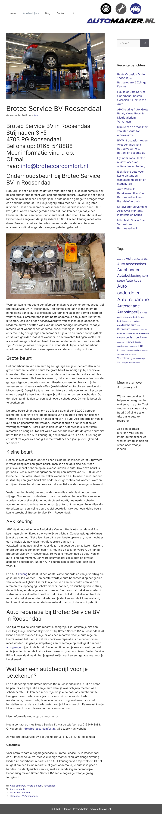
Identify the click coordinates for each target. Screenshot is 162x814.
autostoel (143, 313)
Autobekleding (129, 275)
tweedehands (133, 350)
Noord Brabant (34, 785)
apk (123, 259)
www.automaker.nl (100, 809)
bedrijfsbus (138, 317)
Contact (61, 13)
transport (121, 350)
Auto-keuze (141, 258)
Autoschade (128, 306)
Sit (63, 809)
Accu (119, 259)
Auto (130, 258)
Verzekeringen (139, 358)
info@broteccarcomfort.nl (54, 166)
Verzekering (124, 358)
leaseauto (144, 333)
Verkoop (120, 354)
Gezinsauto (123, 329)
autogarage (13, 647)
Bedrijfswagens (124, 321)
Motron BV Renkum (20, 792)
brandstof (136, 321)
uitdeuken (143, 350)
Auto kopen (134, 280)
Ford (138, 325)
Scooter (138, 342)
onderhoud (133, 337)
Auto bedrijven (30, 13)
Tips (140, 345)
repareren (121, 342)
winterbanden (134, 362)
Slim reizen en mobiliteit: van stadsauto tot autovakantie (132, 131)
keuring (22, 574)
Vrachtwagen (122, 362)
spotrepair (133, 346)
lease (135, 333)
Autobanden (128, 269)
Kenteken (135, 329)
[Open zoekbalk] (73, 13)
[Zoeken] (144, 43)
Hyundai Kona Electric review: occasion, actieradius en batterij (131, 162)
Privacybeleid (80, 809)
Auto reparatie (17, 789)
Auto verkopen (124, 317)
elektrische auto (126, 325)
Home (12, 13)
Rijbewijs (130, 342)
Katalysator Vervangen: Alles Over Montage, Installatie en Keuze (132, 210)
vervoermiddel (130, 354)
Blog (47, 13)
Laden (119, 333)
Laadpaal (143, 329)
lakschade (127, 333)
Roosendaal (50, 785)
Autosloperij (128, 312)
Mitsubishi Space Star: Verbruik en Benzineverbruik (131, 224)
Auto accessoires (131, 264)
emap (68, 809)
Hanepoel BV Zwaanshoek (24, 796)
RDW (144, 337)
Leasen (121, 337)
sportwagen (122, 346)
